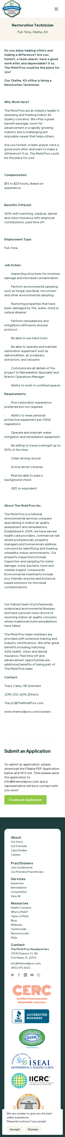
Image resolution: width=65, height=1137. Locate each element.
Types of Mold (19, 916)
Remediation (19, 887)
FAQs (14, 937)
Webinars (16, 924)
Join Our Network (21, 867)
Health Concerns (21, 907)
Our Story (17, 841)
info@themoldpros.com (26, 963)
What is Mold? (19, 911)
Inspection (17, 883)
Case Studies (19, 850)
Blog (14, 920)
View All (15, 896)
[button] (56, 9)
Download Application (25, 800)
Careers (16, 854)
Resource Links (20, 933)
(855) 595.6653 (20, 967)
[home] (25, 9)
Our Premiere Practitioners (27, 871)
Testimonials (18, 929)
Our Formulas (19, 846)
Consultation (19, 891)
